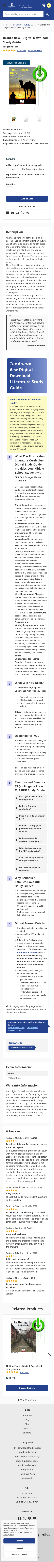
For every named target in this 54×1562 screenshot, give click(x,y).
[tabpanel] (27, 1355)
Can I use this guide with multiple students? (31, 859)
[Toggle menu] (4, 6)
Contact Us (27, 1428)
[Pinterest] (27, 212)
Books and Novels (27, 1465)
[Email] (12, 212)
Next (49, 1355)
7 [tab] (33, 1400)
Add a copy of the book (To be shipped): (24, 165)
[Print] (17, 212)
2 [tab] (21, 1400)
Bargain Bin (27, 1469)
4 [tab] (26, 1400)
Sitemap (27, 1432)
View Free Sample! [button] (16, 62)
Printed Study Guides (27, 1452)
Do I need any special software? (29, 869)
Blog (27, 1423)
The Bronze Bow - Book (33, 169)
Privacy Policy (8, 1534)
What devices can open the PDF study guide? (30, 849)
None (12, 169)
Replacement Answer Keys (27, 1456)
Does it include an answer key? (32, 817)
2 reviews (24, 1372)
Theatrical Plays (27, 1473)
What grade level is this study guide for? (30, 798)
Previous (4, 1355)
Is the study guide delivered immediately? (30, 839)
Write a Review (35, 50)
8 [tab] (35, 1400)
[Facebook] (7, 212)
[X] (22, 212)
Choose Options (27, 1388)
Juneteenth (27, 1478)
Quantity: (10, 184)
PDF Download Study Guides (27, 1447)
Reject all (19, 1548)
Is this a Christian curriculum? (27, 807)
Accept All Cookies (19, 1554)
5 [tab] (28, 1400)
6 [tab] (31, 1400)
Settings (19, 1541)
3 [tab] (23, 1400)
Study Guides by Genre (27, 1460)
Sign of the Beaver (16, 1027)
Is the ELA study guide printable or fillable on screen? (30, 828)
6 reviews (21, 50)
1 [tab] (18, 1400)
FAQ (27, 1419)
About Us (27, 1415)
